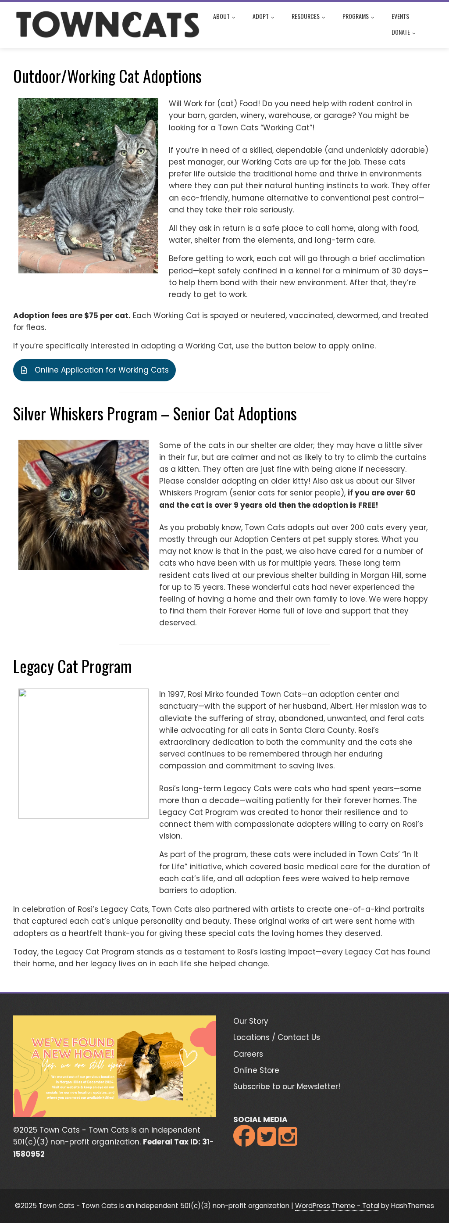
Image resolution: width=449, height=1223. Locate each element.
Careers (248, 1054)
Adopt (261, 16)
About (221, 16)
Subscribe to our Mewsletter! (286, 1086)
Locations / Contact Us (276, 1037)
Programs (355, 16)
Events (400, 16)
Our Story (250, 1021)
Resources (306, 16)
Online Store (256, 1070)
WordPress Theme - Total (337, 1205)
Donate (401, 31)
